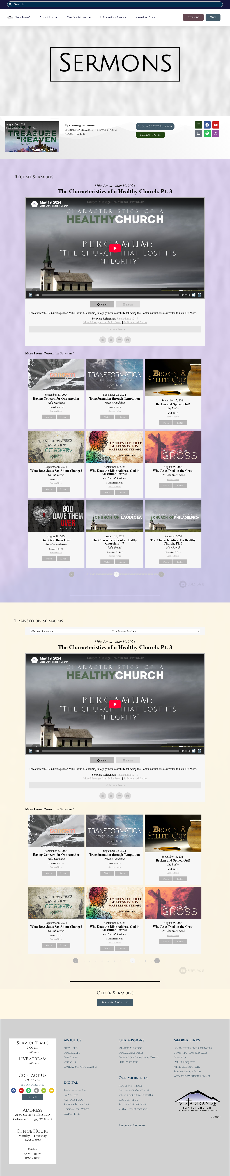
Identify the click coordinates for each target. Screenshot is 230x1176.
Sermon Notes (117, 329)
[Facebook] (207, 125)
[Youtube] (215, 125)
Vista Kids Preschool (134, 1109)
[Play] (30, 295)
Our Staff (71, 1057)
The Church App (75, 1090)
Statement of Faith (187, 1071)
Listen (129, 304)
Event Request (184, 1062)
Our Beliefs (72, 1053)
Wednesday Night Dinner (192, 1076)
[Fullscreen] (199, 295)
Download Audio (137, 322)
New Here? (23, 17)
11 (144, 961)
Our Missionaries (131, 1053)
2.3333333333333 (92, 574)
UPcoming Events (113, 17)
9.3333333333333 (134, 574)
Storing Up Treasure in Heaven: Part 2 (91, 130)
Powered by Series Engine (191, 584)
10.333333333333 (141, 574)
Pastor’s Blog (73, 1100)
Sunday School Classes (80, 1067)
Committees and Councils (193, 1048)
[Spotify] (207, 133)
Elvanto (180, 1057)
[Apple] (36, 1090)
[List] (198, 125)
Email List (71, 1095)
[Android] (43, 1090)
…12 (154, 574)
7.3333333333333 (122, 574)
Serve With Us (128, 1100)
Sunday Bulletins (76, 1104)
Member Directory (187, 1067)
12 (151, 961)
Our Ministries (77, 17)
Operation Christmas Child (138, 1057)
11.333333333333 (147, 574)
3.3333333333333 (98, 574)
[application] (115, 248)
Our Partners (128, 1062)
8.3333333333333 (128, 574)
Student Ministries (132, 1104)
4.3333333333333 (104, 574)
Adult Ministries (130, 1086)
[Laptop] (198, 133)
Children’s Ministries (134, 1090)
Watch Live (72, 1114)
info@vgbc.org (32, 1085)
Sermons (70, 1062)
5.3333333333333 (110, 574)
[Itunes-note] (215, 133)
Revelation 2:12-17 (127, 318)
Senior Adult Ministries (136, 1095)
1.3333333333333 (86, 574)
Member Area (145, 17)
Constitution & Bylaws (190, 1053)
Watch (103, 304)
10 (138, 961)
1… (79, 574)
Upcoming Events (76, 1109)
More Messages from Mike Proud (102, 322)
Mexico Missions (130, 1048)
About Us (46, 17)
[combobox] (115, 4)
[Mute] (194, 295)
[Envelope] (51, 1090)
